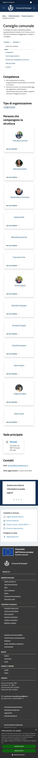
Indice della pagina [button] (12, 46)
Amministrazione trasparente (13, 725)
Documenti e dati (9, 599)
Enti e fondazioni (9, 590)
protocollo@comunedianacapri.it (18, 465)
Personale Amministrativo (12, 596)
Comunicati (7, 659)
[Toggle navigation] (4, 8)
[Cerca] (34, 8)
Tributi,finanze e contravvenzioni (14, 638)
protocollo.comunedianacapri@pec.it (16, 696)
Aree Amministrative (10, 584)
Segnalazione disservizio (11, 710)
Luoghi (6, 670)
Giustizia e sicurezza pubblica (13, 635)
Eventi (6, 673)
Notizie (6, 656)
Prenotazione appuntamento (13, 707)
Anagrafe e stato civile (11, 608)
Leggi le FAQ (8, 713)
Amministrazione (14, 16)
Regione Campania (8, 2)
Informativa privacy (10, 728)
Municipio (13, 442)
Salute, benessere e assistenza (13, 644)
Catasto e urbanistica (11, 620)
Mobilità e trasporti (10, 623)
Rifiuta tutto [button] (19, 751)
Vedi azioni (16, 42)
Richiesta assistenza (10, 716)
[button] (19, 755)
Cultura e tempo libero (11, 611)
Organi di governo (27, 16)
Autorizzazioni (8, 647)
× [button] (36, 729)
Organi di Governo (10, 581)
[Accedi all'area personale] (31, 2)
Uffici (5, 587)
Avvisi (6, 661)
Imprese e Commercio (11, 617)
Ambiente (7, 641)
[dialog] (19, 743)
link (2, 742)
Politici (6, 593)
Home (4, 16)
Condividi (6, 42)
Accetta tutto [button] (19, 746)
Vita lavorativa (8, 614)
